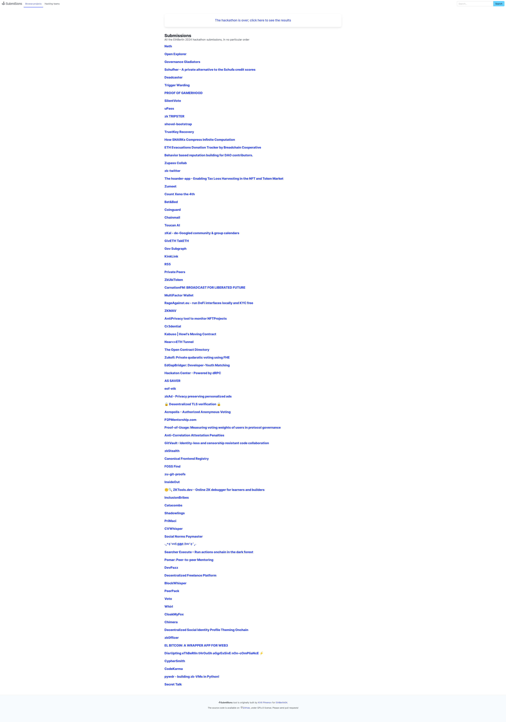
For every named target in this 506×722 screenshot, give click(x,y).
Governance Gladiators (182, 62)
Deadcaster (173, 77)
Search (498, 3)
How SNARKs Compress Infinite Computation (199, 140)
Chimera (171, 622)
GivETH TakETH (176, 241)
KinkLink (171, 256)
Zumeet (170, 186)
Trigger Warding (177, 85)
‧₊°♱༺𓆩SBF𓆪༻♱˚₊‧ (180, 544)
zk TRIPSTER (174, 116)
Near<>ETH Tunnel (179, 342)
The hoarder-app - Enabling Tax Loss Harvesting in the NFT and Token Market (223, 178)
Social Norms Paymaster (183, 536)
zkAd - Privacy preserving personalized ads (198, 396)
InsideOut (172, 482)
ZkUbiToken (173, 280)
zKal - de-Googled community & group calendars (201, 233)
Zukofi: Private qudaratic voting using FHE (197, 357)
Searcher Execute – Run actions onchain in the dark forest (208, 552)
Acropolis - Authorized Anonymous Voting (197, 412)
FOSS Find (172, 466)
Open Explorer (175, 54)
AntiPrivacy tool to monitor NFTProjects (195, 318)
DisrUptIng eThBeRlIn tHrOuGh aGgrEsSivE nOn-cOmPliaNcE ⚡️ (213, 653)
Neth (168, 46)
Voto (168, 599)
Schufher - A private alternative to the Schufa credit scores (210, 70)
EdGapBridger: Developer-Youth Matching (197, 365)
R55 (167, 264)
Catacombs (173, 505)
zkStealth (171, 451)
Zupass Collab (175, 163)
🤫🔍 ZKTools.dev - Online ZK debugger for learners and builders (214, 490)
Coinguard (172, 210)
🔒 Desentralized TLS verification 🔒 (192, 404)
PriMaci (170, 521)
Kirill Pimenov (265, 702)
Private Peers (174, 272)
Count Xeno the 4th (179, 194)
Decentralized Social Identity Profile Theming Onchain (206, 630)
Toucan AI (172, 225)
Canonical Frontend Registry (186, 459)
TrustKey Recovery (179, 132)
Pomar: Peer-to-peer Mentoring (188, 560)
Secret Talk (173, 684)
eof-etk (170, 388)
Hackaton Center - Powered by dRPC (192, 373)
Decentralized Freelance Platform (190, 575)
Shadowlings (174, 513)
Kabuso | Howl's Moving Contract (190, 334)
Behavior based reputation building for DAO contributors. (208, 155)
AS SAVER (172, 381)
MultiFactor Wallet (178, 295)
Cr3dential (172, 326)
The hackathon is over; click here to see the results (253, 20)
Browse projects (33, 3)
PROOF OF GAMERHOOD (183, 93)
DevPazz (171, 568)
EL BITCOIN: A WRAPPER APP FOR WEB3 (196, 645)
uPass (169, 108)
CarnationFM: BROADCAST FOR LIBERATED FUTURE (204, 287)
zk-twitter (172, 171)
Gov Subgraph (175, 249)
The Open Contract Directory (186, 350)
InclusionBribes (176, 497)
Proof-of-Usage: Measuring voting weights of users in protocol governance (222, 427)
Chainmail (172, 217)
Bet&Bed (171, 202)
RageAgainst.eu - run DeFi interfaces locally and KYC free (208, 303)
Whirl (168, 606)
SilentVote (172, 101)
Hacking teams (52, 3)
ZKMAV (170, 311)
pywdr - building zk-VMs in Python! (191, 676)
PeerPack (171, 591)
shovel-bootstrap (178, 124)
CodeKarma (173, 669)
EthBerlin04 (281, 702)
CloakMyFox (174, 614)
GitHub (246, 707)
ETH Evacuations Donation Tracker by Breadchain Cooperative (212, 147)
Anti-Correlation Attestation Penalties (194, 435)
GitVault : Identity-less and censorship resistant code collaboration (216, 443)
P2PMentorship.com (180, 420)
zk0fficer (171, 638)
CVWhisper (173, 529)
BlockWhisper (175, 583)
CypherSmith (174, 661)
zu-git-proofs (175, 474)
